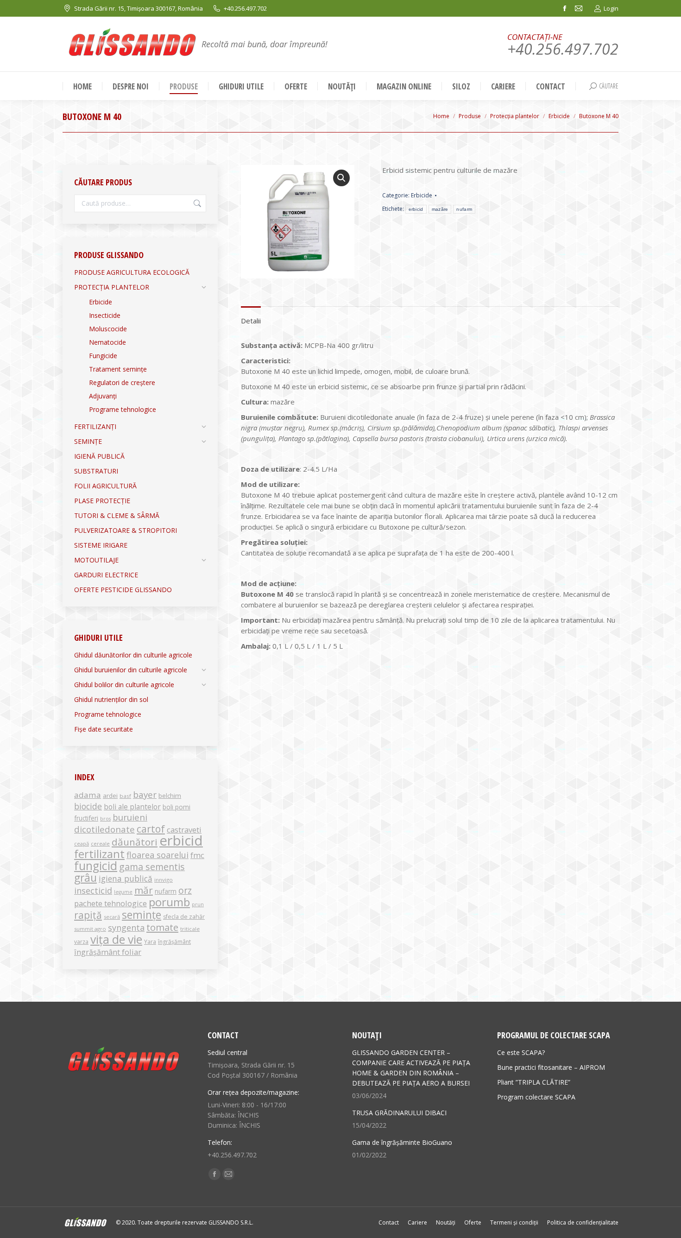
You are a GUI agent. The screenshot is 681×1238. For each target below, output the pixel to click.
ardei (110, 795)
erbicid (416, 209)
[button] (341, 178)
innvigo (163, 879)
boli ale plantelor (132, 807)
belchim (169, 795)
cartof (151, 828)
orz (185, 890)
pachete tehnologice (110, 903)
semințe (141, 914)
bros (105, 818)
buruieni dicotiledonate (110, 823)
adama (87, 795)
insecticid (93, 890)
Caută (196, 203)
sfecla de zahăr (184, 917)
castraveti (184, 829)
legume (123, 892)
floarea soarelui (157, 854)
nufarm (464, 209)
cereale (100, 843)
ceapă (81, 843)
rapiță (88, 915)
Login (611, 8)
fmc (197, 855)
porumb (169, 902)
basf (125, 795)
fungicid (95, 865)
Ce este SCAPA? (521, 1052)
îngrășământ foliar (107, 952)
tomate (162, 927)
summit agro (90, 928)
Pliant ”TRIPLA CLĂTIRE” (533, 1082)
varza (81, 942)
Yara (150, 942)
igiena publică (125, 878)
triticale (190, 928)
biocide (88, 806)
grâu (85, 878)
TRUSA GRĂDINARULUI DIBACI (399, 1112)
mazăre (440, 209)
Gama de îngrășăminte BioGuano (402, 1142)
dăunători (135, 841)
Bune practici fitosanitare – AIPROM (551, 1067)
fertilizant (99, 853)
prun (198, 904)
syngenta (126, 927)
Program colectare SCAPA (536, 1097)
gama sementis (152, 866)
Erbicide (421, 195)
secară (112, 916)
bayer (145, 795)
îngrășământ (174, 942)
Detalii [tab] (251, 320)
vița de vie (116, 939)
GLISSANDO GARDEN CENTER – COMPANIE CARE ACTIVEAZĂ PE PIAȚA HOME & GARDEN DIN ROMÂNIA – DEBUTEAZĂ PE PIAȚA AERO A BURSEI (411, 1067)
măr (143, 890)
